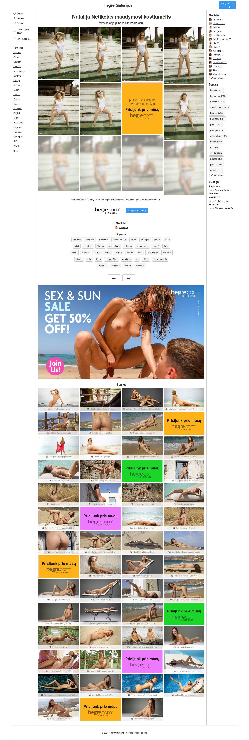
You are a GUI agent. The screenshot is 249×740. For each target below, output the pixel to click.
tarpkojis (140, 265)
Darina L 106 (219, 23)
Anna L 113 (218, 19)
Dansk (16, 99)
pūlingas (145, 239)
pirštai (146, 259)
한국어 (16, 145)
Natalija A (123, 227)
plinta (107, 252)
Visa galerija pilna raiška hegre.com (121, 23)
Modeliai (21, 18)
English (16, 113)
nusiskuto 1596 (217, 101)
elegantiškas (111, 259)
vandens (77, 239)
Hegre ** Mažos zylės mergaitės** (218, 203)
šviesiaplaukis (119, 239)
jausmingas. (152, 252)
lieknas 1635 (216, 90)
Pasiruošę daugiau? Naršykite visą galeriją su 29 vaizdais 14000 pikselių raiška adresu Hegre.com (115, 199)
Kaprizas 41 (218, 50)
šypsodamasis (160, 259)
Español (17, 52)
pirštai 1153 (215, 170)
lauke (133, 239)
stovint (79, 259)
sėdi (140, 252)
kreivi (74, 252)
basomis (102, 265)
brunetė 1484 (216, 113)
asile (89, 259)
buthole (128, 265)
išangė (156, 246)
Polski (16, 57)
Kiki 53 (216, 42)
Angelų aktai (214, 186)
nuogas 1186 (216, 158)
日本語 (16, 117)
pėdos (157, 239)
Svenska (17, 108)
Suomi (16, 89)
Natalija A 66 (219, 35)
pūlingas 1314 (216, 130)
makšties (115, 265)
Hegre (118, 5)
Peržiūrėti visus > (216, 78)
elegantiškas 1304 (218, 135)
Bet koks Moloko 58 (222, 39)
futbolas (128, 246)
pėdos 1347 (215, 124)
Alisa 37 (216, 70)
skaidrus (167, 252)
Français (17, 127)
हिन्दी (15, 141)
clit (137, 259)
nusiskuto (103, 239)
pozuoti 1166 (216, 164)
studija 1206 (216, 153)
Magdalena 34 (219, 74)
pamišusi (126, 259)
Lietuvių (17, 75)
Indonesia (18, 131)
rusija (167, 239)
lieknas (118, 252)
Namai (20, 13)
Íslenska (17, 85)
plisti (77, 246)
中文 (15, 150)
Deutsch (17, 61)
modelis (85, 252)
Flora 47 (216, 46)
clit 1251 (214, 147)
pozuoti (130, 252)
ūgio (166, 246)
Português (18, 47)
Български (18, 136)
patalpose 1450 (217, 118)
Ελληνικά (18, 122)
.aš (214, 197)
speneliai (90, 239)
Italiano (16, 94)
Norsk (16, 103)
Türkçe (16, 80)
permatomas (142, 246)
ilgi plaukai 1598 (218, 95)
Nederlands (18, 71)
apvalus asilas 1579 (219, 107)
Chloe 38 (217, 58)
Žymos (20, 22)
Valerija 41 (218, 54)
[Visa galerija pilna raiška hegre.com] (142, 162)
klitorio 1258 (216, 141)
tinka (98, 259)
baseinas (88, 246)
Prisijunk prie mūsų (227, 5)
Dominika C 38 (220, 62)
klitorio (97, 252)
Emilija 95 (217, 31)
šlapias (100, 246)
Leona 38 (217, 66)
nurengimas (114, 246)
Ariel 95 (216, 27)
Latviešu (17, 66)
